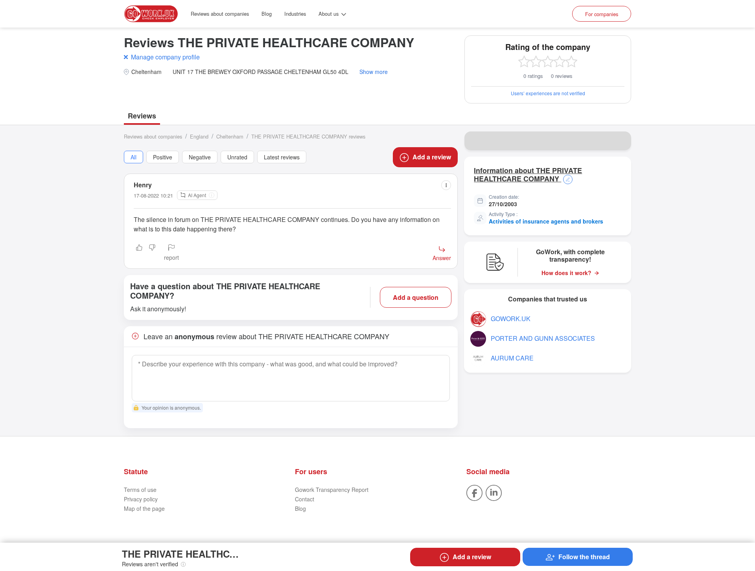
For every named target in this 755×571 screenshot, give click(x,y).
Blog (266, 13)
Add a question (415, 297)
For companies (601, 14)
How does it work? (566, 273)
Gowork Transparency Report (331, 489)
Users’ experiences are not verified (548, 93)
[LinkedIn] (494, 492)
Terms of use (140, 489)
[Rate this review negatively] (152, 253)
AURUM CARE (512, 358)
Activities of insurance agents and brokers (546, 221)
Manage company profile (165, 56)
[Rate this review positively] (139, 253)
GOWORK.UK (510, 318)
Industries (295, 13)
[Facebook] (474, 492)
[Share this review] (446, 185)
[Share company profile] (620, 141)
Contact (304, 499)
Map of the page (144, 508)
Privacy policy (141, 499)
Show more (373, 72)
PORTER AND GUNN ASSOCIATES (543, 338)
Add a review (431, 156)
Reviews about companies (220, 13)
